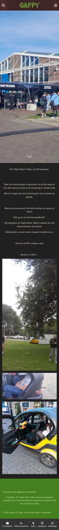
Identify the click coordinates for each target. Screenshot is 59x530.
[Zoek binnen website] (3, 5)
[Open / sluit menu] (55, 5)
